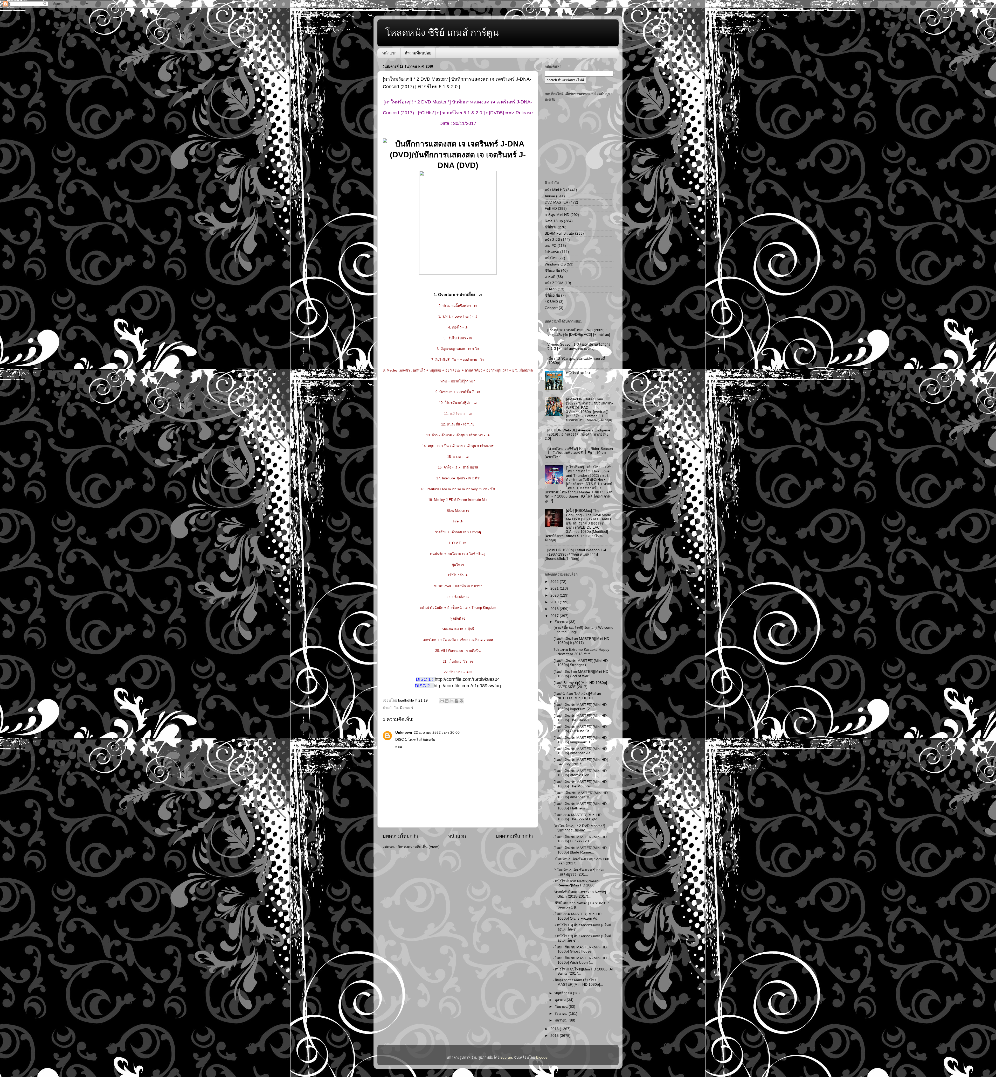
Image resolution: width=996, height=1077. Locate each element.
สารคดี (550, 277)
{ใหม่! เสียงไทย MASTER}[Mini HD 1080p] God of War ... (581, 674)
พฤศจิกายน (564, 993)
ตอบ (398, 747)
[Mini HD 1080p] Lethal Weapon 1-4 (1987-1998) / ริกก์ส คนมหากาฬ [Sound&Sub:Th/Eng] (575, 554)
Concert (406, 708)
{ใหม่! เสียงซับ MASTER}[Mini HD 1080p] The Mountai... (580, 784)
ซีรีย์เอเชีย (552, 270)
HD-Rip (551, 289)
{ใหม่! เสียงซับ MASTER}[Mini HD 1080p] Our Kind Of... (580, 729)
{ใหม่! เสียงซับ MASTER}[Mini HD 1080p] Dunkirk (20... (580, 839)
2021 (555, 588)
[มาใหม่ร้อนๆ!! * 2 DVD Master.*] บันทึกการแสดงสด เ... (579, 828)
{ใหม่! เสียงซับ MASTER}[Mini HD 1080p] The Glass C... (580, 718)
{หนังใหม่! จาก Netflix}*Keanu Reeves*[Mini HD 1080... (577, 883)
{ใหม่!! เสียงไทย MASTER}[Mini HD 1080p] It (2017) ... (581, 641)
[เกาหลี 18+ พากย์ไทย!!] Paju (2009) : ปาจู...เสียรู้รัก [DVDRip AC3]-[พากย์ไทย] (578, 332)
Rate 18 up (554, 221)
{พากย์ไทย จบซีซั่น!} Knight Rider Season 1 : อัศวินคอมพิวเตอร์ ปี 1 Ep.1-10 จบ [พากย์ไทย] (579, 453)
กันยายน (562, 1007)
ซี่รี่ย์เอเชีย (552, 295)
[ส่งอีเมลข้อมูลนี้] (441, 700)
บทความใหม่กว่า (400, 836)
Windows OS (555, 264)
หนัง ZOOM (554, 283)
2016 (555, 1029)
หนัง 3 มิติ (552, 240)
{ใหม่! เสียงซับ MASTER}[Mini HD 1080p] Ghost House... (580, 949)
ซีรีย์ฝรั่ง (551, 227)
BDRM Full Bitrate (559, 233)
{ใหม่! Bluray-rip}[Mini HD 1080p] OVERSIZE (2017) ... (580, 685)
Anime (550, 196)
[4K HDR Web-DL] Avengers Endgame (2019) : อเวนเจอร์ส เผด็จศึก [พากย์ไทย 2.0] (577, 434)
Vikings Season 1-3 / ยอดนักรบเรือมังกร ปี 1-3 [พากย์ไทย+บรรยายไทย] (578, 346)
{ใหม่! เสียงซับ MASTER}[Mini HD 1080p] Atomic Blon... (580, 773)
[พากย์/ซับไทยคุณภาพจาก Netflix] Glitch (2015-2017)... (580, 894)
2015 (555, 1036)
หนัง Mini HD (555, 190)
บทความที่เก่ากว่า (514, 836)
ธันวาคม (562, 622)
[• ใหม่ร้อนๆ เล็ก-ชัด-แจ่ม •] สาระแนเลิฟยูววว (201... (579, 872)
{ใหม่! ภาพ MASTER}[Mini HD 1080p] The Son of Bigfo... (577, 817)
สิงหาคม (562, 1014)
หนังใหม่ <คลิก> (578, 373)
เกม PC (550, 246)
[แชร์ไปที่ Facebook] (456, 700)
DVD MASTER (556, 202)
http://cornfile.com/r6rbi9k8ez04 (467, 679)
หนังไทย (551, 258)
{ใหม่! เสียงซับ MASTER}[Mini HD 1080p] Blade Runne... (580, 850)
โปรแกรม (552, 252)
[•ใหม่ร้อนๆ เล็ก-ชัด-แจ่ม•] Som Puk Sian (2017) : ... (581, 861)
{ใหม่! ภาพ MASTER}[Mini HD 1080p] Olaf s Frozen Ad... (577, 916)
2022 (555, 582)
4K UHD (551, 302)
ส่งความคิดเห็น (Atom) (422, 847)
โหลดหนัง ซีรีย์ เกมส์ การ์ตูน (442, 32)
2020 (555, 595)
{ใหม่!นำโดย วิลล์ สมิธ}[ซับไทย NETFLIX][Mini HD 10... (577, 696)
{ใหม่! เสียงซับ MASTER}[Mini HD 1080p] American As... (580, 751)
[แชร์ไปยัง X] (451, 700)
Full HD (551, 209)
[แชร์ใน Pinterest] (461, 700)
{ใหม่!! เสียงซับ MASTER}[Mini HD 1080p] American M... (581, 795)
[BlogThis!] (446, 700)
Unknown (403, 733)
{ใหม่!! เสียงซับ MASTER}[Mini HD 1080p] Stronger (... (581, 663)
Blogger (542, 1057)
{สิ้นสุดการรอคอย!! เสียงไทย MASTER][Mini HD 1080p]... (578, 982)
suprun (506, 1057)
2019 (555, 602)
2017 (555, 616)
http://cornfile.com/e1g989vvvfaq (467, 685)
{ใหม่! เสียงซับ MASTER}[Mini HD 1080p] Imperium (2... (580, 707)
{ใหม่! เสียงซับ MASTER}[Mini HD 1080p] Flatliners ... (580, 806)
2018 (555, 609)
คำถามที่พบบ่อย (418, 53)
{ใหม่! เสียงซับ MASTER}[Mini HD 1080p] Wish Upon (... (580, 960)
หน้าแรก (389, 53)
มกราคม (562, 1020)
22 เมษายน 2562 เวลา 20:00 (437, 733)
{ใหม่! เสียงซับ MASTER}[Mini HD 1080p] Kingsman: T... (580, 740)
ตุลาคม (561, 1000)
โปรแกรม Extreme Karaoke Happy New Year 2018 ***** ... (581, 652)
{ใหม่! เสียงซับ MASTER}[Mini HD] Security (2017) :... (581, 762)
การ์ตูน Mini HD (557, 215)
